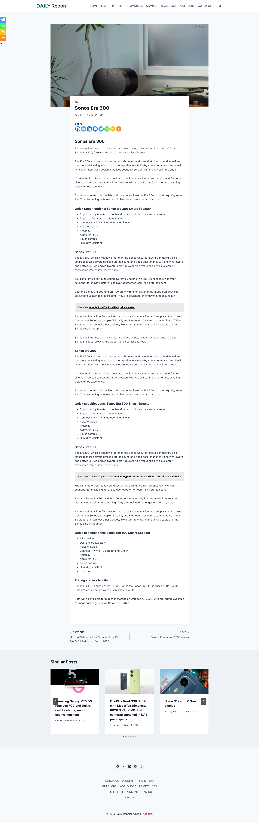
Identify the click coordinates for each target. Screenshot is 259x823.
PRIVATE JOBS (168, 5)
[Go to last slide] (55, 701)
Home (94, 5)
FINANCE (116, 5)
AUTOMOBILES (134, 5)
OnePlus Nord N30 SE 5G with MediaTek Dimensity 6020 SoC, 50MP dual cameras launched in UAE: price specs (129, 710)
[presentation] (75, 681)
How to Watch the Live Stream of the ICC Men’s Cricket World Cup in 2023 (94, 637)
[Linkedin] (89, 129)
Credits (147, 813)
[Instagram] (129, 766)
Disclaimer (128, 780)
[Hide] (1, 43)
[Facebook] (77, 129)
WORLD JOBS (206, 5)
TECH (104, 5)
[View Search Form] (220, 6)
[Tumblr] (141, 766)
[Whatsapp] (107, 129)
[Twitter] (83, 129)
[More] (118, 129)
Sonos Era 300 (162, 148)
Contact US (112, 780)
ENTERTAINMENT (127, 791)
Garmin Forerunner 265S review (170, 635)
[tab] (123, 736)
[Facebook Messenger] (95, 129)
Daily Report (174, 711)
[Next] (203, 701)
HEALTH (130, 797)
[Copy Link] (112, 129)
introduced (94, 148)
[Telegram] (101, 129)
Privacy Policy (145, 780)
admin (61, 720)
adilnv (80, 115)
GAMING (151, 5)
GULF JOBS (187, 5)
